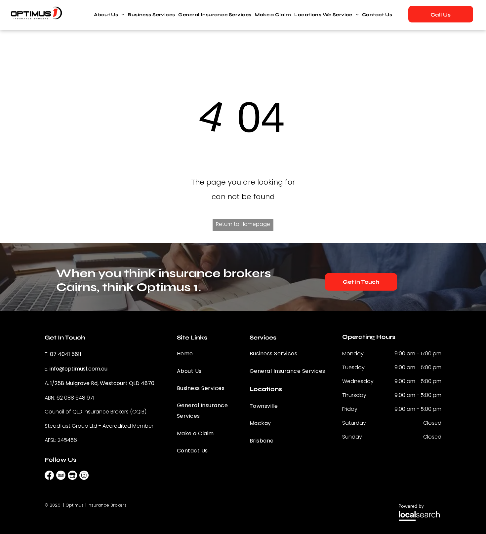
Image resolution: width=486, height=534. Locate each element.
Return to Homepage (243, 224)
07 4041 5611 (65, 354)
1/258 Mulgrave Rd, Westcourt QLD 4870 (102, 383)
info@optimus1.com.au (78, 369)
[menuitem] (109, 14)
